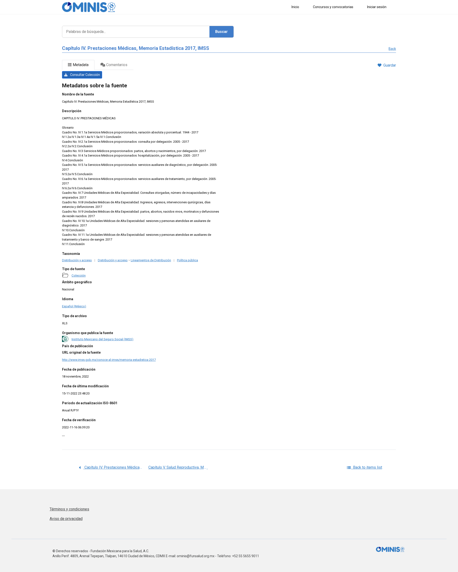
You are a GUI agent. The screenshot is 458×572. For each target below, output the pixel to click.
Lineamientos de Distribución (151, 260)
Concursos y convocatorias (333, 7)
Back (392, 49)
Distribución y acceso (77, 260)
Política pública (187, 260)
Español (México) (74, 306)
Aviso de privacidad (66, 518)
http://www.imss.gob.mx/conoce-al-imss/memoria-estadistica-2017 (109, 360)
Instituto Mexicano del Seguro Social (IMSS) (102, 339)
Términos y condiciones (69, 509)
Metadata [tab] (80, 65)
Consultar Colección (84, 75)
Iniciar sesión (376, 7)
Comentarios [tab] (116, 65)
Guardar (389, 65)
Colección (79, 275)
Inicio (295, 7)
